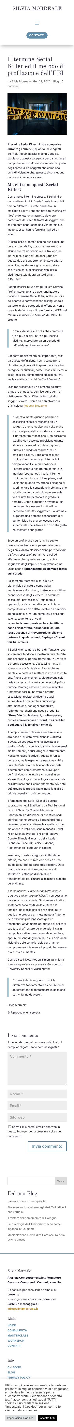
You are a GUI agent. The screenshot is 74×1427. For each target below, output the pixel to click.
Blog (56, 81)
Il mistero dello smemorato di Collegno (31, 1218)
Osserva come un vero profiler (26, 1201)
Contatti (37, 35)
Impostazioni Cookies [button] (20, 1417)
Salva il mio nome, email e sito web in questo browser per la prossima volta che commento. (34, 1131)
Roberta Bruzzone (35, 405)
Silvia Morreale (21, 81)
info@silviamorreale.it (22, 1308)
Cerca (61, 1181)
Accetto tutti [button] (47, 1417)
